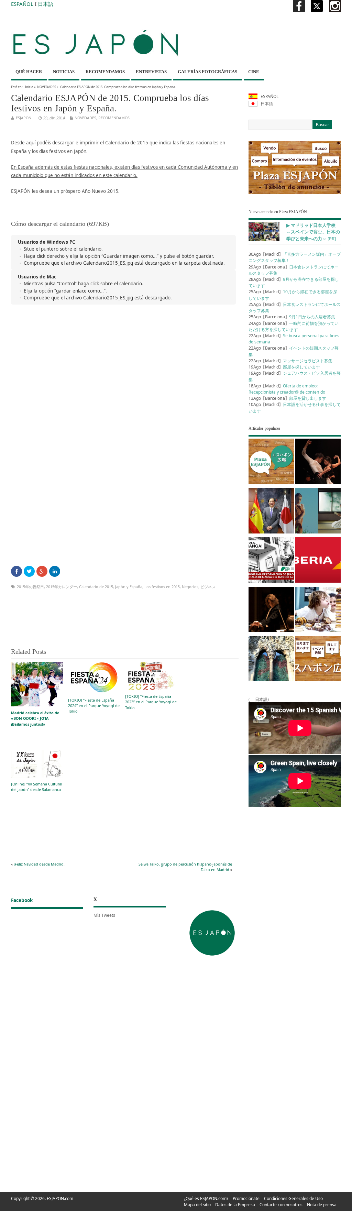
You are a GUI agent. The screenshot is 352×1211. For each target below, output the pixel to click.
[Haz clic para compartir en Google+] (41, 571)
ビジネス (208, 586)
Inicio (29, 87)
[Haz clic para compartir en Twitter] (29, 571)
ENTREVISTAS (151, 71)
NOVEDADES (46, 87)
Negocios (190, 586)
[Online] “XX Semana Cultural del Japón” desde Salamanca (36, 786)
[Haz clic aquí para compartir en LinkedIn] (54, 571)
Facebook (22, 900)
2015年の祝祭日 (30, 586)
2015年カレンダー (61, 586)
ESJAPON (23, 117)
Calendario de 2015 (96, 586)
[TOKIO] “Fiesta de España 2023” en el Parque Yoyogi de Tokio (151, 702)
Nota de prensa (322, 1205)
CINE (253, 71)
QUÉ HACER (28, 71)
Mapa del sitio (197, 1205)
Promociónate (246, 1198)
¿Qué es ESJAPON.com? (206, 1198)
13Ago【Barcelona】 (287, 398)
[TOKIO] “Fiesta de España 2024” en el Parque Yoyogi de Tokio (94, 705)
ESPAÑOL (22, 3)
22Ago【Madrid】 (290, 361)
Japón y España (128, 586)
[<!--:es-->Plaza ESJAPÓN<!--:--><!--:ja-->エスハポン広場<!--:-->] (271, 462)
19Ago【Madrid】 (284, 367)
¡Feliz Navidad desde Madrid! (39, 864)
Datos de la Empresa (235, 1205)
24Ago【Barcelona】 (294, 326)
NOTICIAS (64, 71)
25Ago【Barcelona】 (292, 317)
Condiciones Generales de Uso (293, 1198)
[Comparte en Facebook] (16, 571)
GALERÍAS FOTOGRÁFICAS (207, 71)
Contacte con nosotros (281, 1205)
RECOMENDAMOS (105, 71)
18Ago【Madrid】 (287, 389)
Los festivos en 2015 (162, 586)
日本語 (45, 3)
